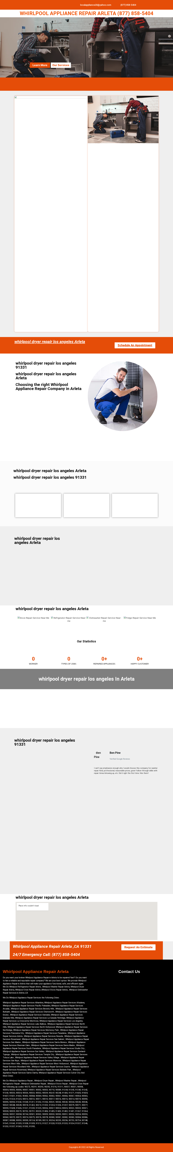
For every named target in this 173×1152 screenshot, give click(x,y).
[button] (93, 763)
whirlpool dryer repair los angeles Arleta (49, 341)
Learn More (40, 65)
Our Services (60, 65)
